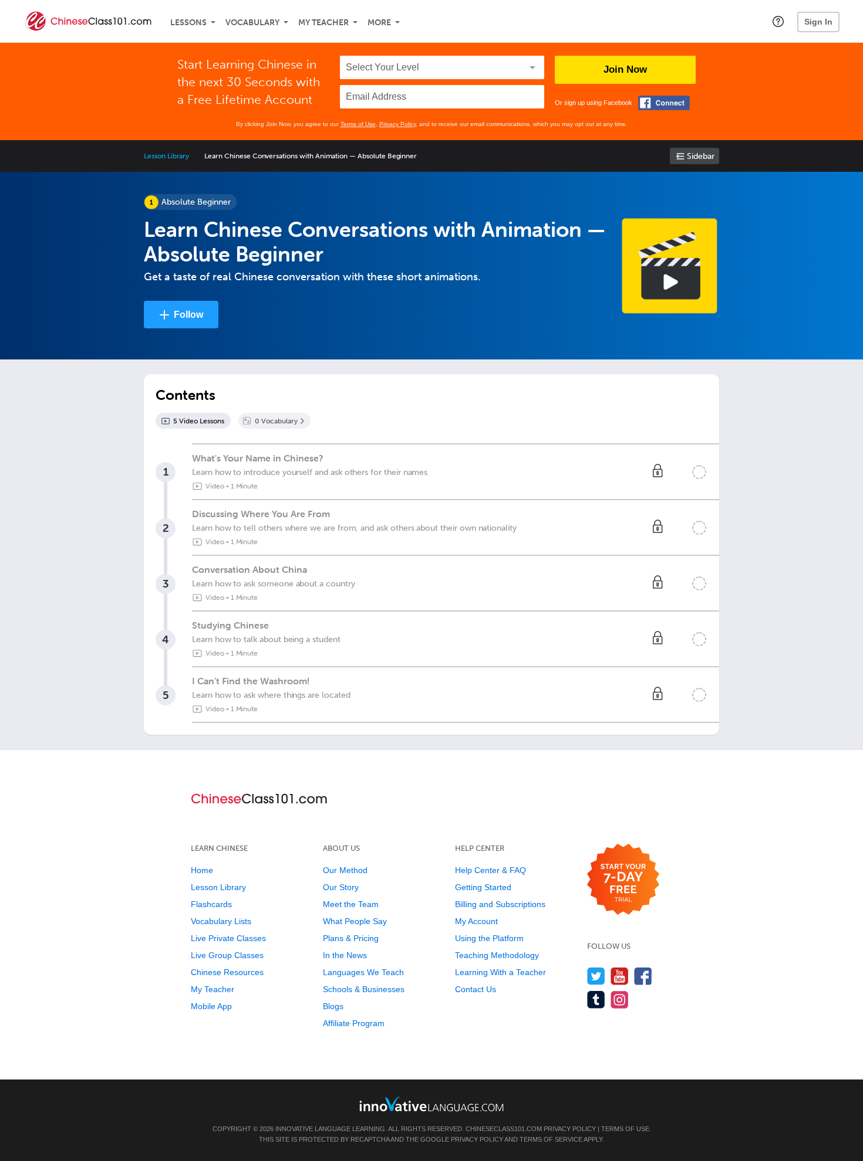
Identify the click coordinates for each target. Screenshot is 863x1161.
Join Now (625, 69)
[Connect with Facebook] (664, 102)
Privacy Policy (397, 124)
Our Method (345, 870)
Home (202, 870)
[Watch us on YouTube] (620, 976)
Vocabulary (252, 23)
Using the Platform (489, 938)
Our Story (341, 887)
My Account (476, 921)
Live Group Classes (227, 955)
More (379, 23)
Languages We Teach (363, 972)
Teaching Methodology (497, 955)
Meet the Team (351, 904)
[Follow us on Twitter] (596, 976)
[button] (778, 21)
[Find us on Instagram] (620, 999)
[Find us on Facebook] (643, 976)
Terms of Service (551, 1139)
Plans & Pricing (351, 938)
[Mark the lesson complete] (699, 472)
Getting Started (483, 887)
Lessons (188, 23)
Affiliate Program (354, 1023)
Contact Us (475, 989)
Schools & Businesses (363, 989)
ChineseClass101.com (504, 1128)
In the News (345, 955)
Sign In (818, 21)
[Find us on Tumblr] (596, 999)
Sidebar (700, 156)
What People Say (355, 921)
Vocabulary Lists (221, 921)
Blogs (333, 1006)
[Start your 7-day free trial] (623, 880)
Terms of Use (358, 124)
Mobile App (211, 1006)
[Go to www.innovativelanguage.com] (431, 1104)
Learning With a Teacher (500, 972)
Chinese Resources (227, 972)
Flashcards (211, 904)
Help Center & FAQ (490, 870)
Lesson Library (166, 156)
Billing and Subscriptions (500, 904)
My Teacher (323, 23)
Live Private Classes (228, 938)
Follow (188, 315)
